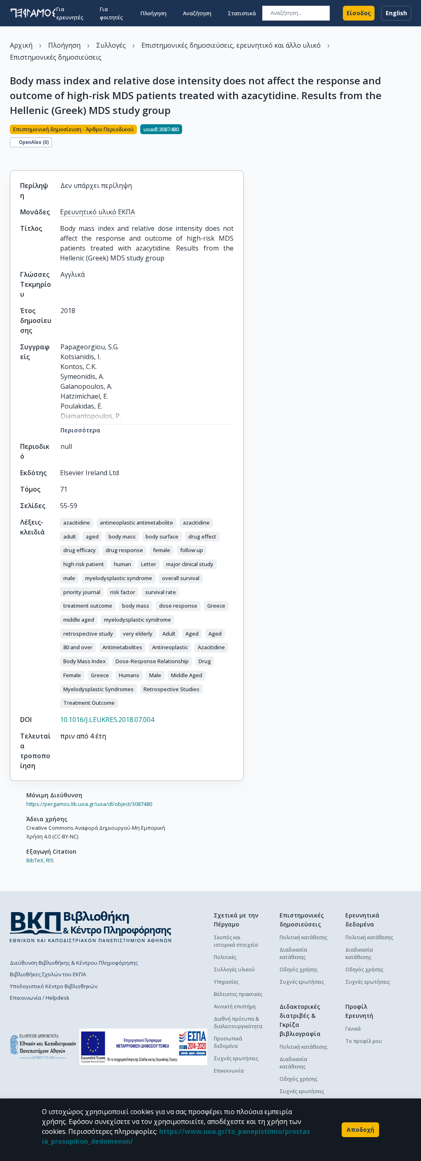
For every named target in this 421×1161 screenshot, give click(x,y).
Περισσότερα (80, 430)
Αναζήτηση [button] (197, 13)
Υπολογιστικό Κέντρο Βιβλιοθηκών (53, 986)
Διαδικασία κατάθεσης (293, 953)
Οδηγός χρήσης (298, 969)
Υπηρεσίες (226, 981)
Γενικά (353, 1028)
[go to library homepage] (90, 926)
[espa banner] (143, 1047)
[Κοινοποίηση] (13, 156)
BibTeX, (35, 860)
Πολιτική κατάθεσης (303, 937)
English (396, 13)
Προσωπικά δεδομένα (228, 1042)
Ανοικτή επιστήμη (235, 1006)
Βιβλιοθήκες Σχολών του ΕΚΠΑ (48, 974)
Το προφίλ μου (363, 1041)
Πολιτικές (225, 957)
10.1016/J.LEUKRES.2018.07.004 (107, 719)
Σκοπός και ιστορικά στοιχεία (236, 941)
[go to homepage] (33, 13)
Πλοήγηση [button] (154, 13)
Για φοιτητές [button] (111, 13)
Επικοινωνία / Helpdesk (39, 997)
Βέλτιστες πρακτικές (238, 994)
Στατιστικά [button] (242, 13)
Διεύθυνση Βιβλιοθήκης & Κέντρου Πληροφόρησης (74, 962)
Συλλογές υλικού (234, 969)
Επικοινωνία (229, 1070)
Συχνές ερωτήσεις (236, 1058)
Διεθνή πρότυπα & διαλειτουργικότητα (238, 1022)
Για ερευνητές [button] (69, 13)
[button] (76, 523)
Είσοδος (359, 13)
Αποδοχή (360, 1129)
